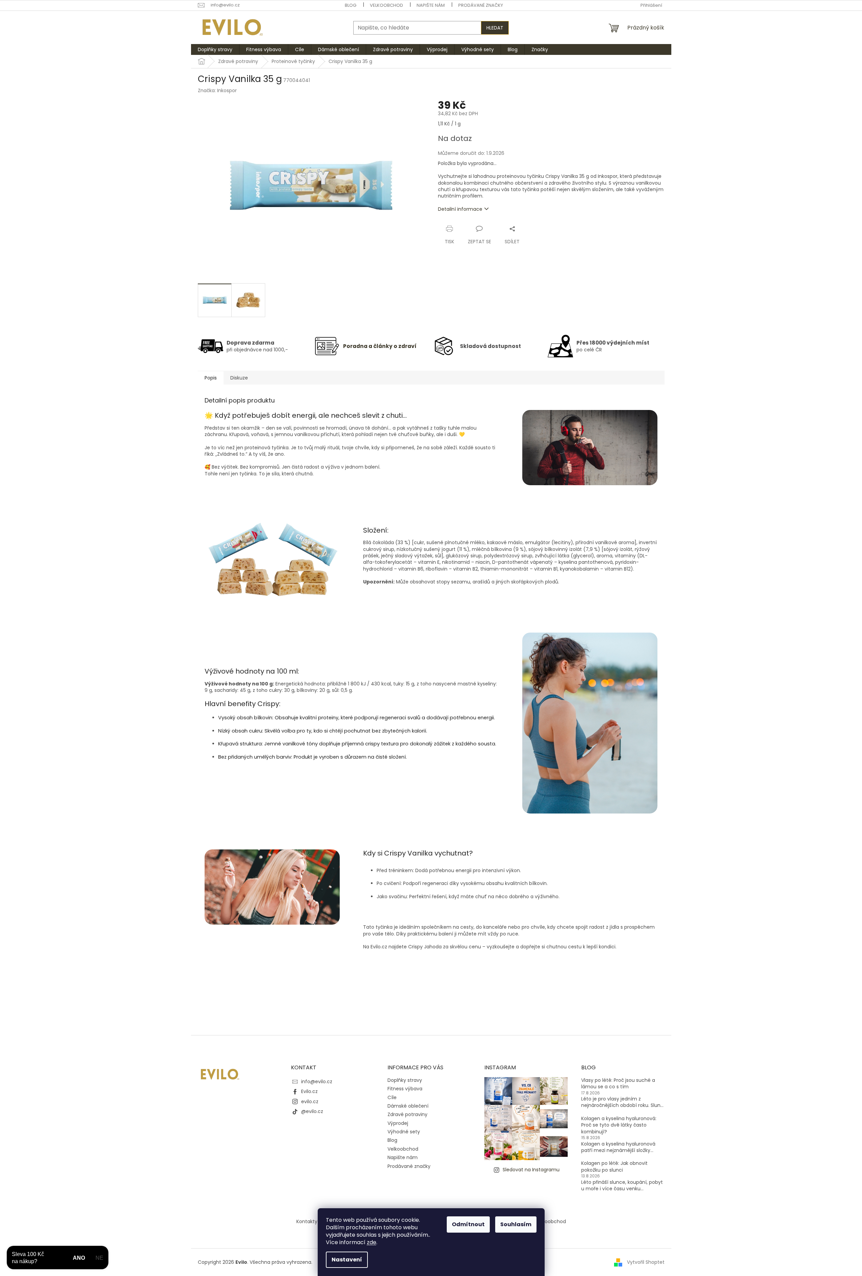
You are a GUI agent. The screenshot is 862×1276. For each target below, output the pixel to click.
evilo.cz (309, 1101)
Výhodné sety (403, 1131)
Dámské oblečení (407, 1106)
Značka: (217, 90)
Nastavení (347, 1259)
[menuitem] (215, 49)
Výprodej (397, 1123)
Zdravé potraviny (407, 1114)
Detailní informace (460, 209)
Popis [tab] (211, 377)
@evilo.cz (312, 1111)
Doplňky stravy (404, 1080)
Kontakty (306, 1221)
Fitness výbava (404, 1088)
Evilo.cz (309, 1091)
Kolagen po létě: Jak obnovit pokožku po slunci (614, 1166)
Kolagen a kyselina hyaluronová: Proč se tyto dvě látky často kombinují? (618, 1125)
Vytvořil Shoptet (646, 1262)
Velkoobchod (386, 5)
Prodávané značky (480, 5)
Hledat (494, 27)
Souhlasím (515, 1224)
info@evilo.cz (316, 1081)
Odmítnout (468, 1224)
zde (371, 1242)
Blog (350, 5)
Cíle (392, 1097)
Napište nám (431, 5)
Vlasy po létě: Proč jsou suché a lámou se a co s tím (618, 1083)
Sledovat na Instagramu (531, 1169)
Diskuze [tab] (239, 377)
